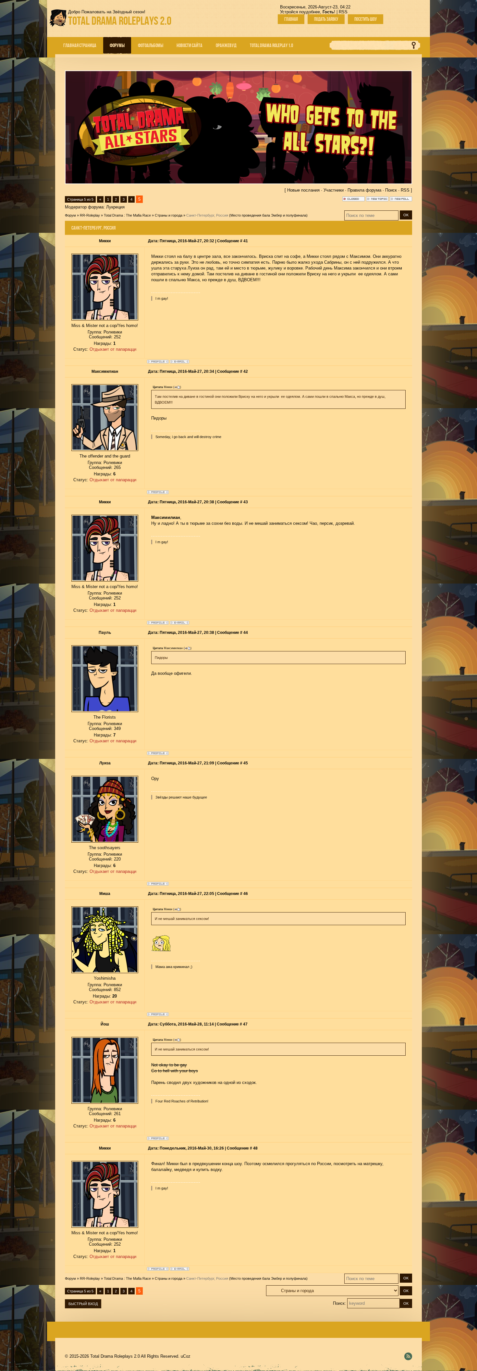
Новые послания (303, 190)
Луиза (105, 763)
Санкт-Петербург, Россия (207, 215)
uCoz (185, 1356)
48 (255, 1148)
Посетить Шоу (365, 19)
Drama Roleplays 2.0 (119, 20)
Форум (70, 215)
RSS (343, 11)
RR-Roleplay (90, 215)
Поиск (391, 190)
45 (245, 763)
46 (245, 893)
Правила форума (364, 190)
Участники (334, 190)
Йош (105, 1024)
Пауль (105, 632)
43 (245, 502)
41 (245, 241)
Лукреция (115, 207)
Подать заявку (326, 19)
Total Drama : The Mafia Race (127, 215)
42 (245, 371)
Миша (104, 893)
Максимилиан (105, 371)
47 (245, 1024)
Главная (291, 19)
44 (245, 632)
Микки (105, 241)
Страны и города (168, 215)
